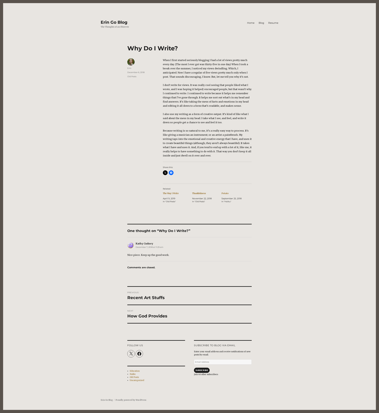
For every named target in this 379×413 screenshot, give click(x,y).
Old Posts (131, 76)
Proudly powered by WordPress (130, 400)
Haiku (132, 374)
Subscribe (202, 370)
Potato (225, 193)
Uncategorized (137, 380)
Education (135, 371)
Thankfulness (199, 193)
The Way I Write (171, 193)
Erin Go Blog (114, 22)
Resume (273, 22)
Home (250, 22)
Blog (261, 22)
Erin (129, 68)
